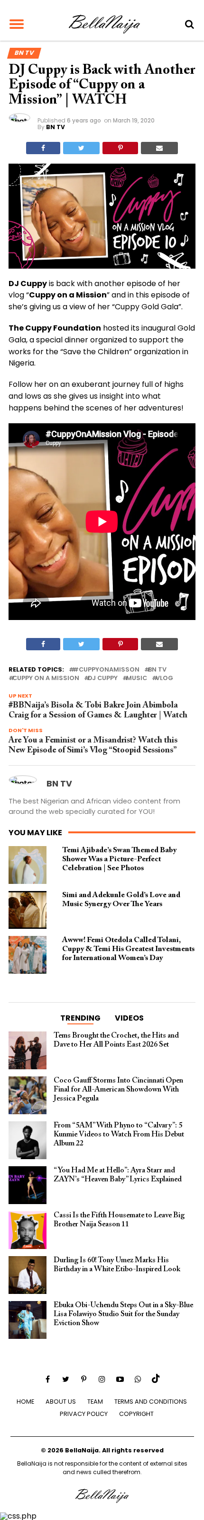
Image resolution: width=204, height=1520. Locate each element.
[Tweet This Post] (81, 148)
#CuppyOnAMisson (106, 670)
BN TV (55, 127)
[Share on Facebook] (43, 148)
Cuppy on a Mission (45, 678)
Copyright (136, 1414)
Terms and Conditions (150, 1402)
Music (136, 678)
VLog (164, 678)
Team (95, 1402)
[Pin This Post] (120, 148)
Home (25, 1402)
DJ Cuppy (103, 678)
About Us (61, 1402)
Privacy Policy (84, 1414)
